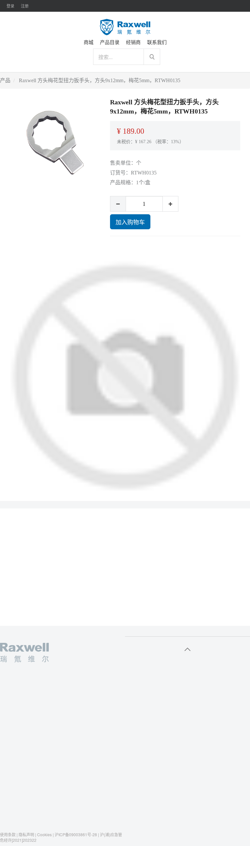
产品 (5, 80)
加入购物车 (130, 222)
